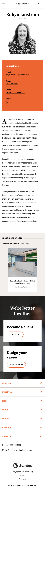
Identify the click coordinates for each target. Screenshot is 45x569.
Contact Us (15, 334)
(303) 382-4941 (12, 83)
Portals (22, 475)
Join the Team (16, 365)
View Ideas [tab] (25, 243)
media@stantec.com (24, 450)
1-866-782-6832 (14, 445)
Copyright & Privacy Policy (22, 472)
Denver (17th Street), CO (15, 92)
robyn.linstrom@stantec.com (17, 74)
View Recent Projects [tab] (11, 243)
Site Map (22, 479)
